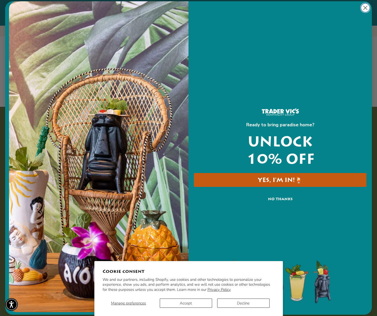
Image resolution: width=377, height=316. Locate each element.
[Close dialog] (365, 7)
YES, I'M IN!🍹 (280, 180)
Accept (186, 303)
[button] (11, 304)
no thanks (280, 199)
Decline (243, 303)
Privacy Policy (219, 289)
